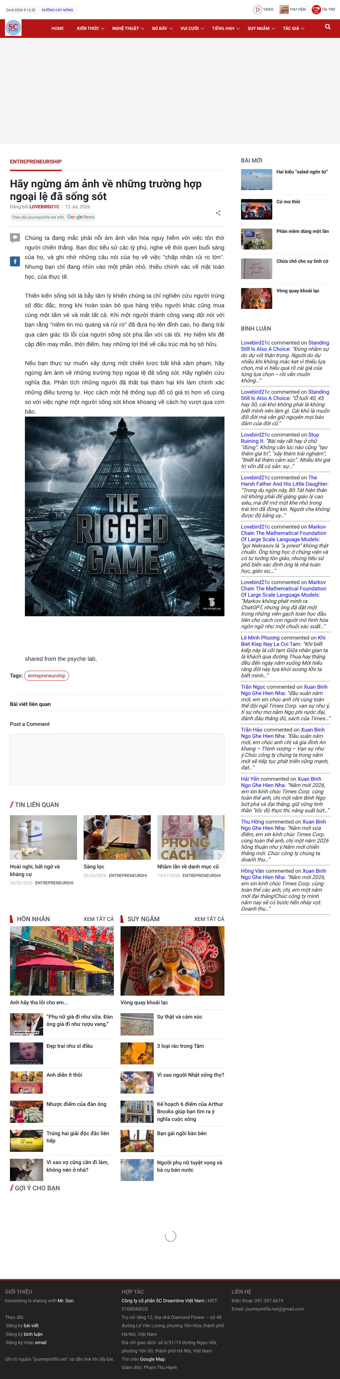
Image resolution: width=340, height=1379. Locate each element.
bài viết (31, 1326)
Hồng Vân (252, 871)
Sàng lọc (20, 866)
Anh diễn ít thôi (64, 1075)
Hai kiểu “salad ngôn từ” (302, 172)
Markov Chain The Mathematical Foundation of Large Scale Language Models (283, 533)
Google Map (152, 1359)
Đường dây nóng (57, 10)
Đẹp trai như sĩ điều (69, 1046)
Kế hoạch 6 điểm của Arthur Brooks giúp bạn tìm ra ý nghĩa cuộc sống (190, 1111)
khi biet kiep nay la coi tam (283, 641)
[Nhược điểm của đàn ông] (26, 1112)
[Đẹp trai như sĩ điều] (26, 1053)
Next (219, 856)
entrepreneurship (36, 161)
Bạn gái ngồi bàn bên (182, 1133)
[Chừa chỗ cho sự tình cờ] (256, 268)
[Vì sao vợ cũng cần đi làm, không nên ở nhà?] (26, 1170)
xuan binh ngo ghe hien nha (284, 690)
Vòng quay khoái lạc (144, 1002)
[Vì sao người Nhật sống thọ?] (137, 1082)
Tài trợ (328, 9)
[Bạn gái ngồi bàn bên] (137, 1141)
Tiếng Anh (223, 28)
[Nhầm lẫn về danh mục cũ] (117, 837)
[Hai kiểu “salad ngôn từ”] (256, 179)
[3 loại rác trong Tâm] (137, 1053)
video (268, 9)
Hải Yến (250, 779)
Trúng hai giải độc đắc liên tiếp (77, 1137)
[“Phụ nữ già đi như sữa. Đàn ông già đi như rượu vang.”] (26, 1024)
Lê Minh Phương (260, 638)
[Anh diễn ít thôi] (26, 1082)
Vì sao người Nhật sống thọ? (190, 1075)
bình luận (33, 1334)
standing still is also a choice (285, 346)
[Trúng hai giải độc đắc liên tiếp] (26, 1141)
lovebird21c (255, 343)
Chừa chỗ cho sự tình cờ (302, 261)
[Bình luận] (15, 237)
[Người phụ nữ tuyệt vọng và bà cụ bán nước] (137, 1170)
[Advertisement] (170, 91)
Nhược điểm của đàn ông (76, 1104)
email (40, 1342)
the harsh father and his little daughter (284, 480)
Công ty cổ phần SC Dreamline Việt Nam (163, 1301)
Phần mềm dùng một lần (303, 231)
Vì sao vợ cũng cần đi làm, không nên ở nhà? (77, 1166)
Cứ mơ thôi (288, 202)
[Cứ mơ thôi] (256, 209)
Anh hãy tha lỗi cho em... (39, 1002)
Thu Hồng (252, 822)
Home (57, 28)
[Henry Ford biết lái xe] (190, 837)
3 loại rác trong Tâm (180, 1046)
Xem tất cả (99, 919)
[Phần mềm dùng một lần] (256, 239)
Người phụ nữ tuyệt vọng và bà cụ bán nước (189, 1166)
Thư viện (297, 9)
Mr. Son (65, 1301)
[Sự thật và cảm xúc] (137, 1024)
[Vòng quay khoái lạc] (172, 961)
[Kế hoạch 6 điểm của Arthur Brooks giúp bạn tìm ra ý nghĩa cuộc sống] (137, 1112)
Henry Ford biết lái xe (182, 866)
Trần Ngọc (253, 687)
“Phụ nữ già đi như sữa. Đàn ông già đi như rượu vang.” (79, 1020)
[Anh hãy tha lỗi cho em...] (62, 961)
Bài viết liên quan (30, 704)
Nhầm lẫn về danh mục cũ (114, 866)
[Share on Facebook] (15, 261)
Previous (16, 856)
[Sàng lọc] (43, 837)
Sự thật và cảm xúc (179, 1017)
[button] (328, 28)
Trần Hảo (252, 730)
